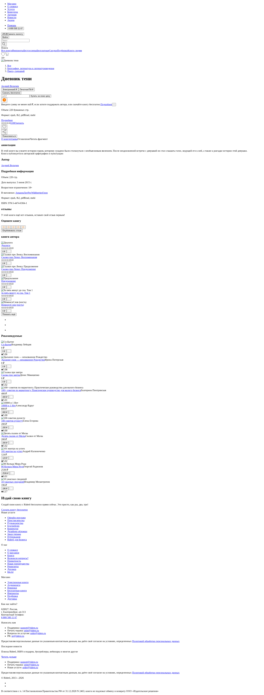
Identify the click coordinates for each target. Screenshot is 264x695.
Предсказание (8, 281)
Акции (11, 20)
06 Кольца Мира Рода (12, 466)
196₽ (4, 488)
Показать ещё (8, 314)
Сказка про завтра (10, 375)
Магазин (11, 3)
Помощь (11, 25)
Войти (5, 37)
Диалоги (5, 245)
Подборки (62, 50)
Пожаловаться (9, 136)
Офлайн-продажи (16, 517)
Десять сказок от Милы (13, 436)
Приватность (14, 561)
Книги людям (75, 50)
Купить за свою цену (40, 96)
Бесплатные (43, 50)
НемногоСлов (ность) (12, 305)
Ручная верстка (15, 523)
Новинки (12, 588)
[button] (132, 44)
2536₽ (5, 473)
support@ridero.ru (29, 628)
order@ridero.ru (38, 633)
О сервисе (12, 6)
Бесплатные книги (17, 590)
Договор (11, 569)
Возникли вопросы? (17, 558)
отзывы (14, 139)
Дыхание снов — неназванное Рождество (23, 359)
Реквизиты (13, 566)
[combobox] (132, 40)
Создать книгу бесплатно (14, 509)
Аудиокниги (13, 585)
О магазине (13, 552)
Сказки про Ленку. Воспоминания (19, 257)
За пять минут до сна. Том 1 (15, 293)
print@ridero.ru (31, 630)
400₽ (4, 397)
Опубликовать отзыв (11, 230)
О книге (5, 139)
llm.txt (10, 572)
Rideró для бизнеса (17, 539)
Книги (10, 555)
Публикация (13, 537)
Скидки (53, 50)
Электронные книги (18, 582)
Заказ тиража (14, 534)
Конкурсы (12, 12)
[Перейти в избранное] (3, 55)
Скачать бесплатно (11, 93)
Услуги (11, 9)
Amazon (19, 192)
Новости (11, 17)
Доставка (12, 599)
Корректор (12, 528)
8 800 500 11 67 (9, 617)
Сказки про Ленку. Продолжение (18, 269)
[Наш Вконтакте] (9, 683)
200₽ (4, 427)
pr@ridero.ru (18, 636)
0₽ (3, 251)
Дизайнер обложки (17, 531)
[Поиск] (4, 44)
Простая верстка (15, 520)
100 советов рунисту (12, 421)
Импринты (18, 50)
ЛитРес (27, 192)
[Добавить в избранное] (4, 126)
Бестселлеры (30, 50)
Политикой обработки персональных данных (156, 641)
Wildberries (36, 192)
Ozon (45, 192)
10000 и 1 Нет (8, 405)
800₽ (4, 412)
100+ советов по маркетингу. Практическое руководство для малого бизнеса (41, 390)
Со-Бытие (6, 344)
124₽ (4, 458)
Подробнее (106, 104)
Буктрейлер (13, 526)
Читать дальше (8, 656)
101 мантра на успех (11, 451)
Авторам (11, 14)
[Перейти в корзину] (7, 55)
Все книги (6, 50)
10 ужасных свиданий (12, 482)
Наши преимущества (18, 563)
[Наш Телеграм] (8, 686)
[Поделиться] (4, 132)
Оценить (19, 123)
